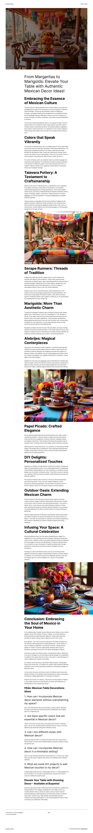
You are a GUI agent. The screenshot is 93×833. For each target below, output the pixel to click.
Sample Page (84, 4)
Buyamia (20, 812)
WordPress (84, 829)
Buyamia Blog (9, 4)
